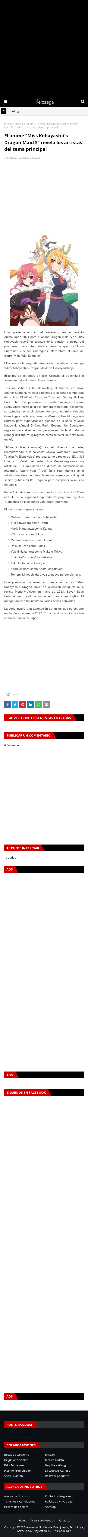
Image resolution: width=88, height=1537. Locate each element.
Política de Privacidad (59, 1501)
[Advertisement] (44, 48)
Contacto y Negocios (58, 1496)
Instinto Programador (18, 1470)
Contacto (64, 1520)
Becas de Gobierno (16, 1455)
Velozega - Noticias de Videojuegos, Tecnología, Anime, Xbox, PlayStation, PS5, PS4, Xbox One (50, 1529)
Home (22, 1520)
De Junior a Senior (16, 1460)
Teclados (10, 857)
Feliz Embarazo (14, 1465)
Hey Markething (55, 1465)
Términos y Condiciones (19, 1501)
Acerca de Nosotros (17, 1496)
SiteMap (50, 1507)
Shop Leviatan (13, 1476)
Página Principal (13, 124)
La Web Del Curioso (57, 1470)
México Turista (54, 1460)
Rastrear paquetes (57, 1476)
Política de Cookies (16, 1507)
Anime (29, 124)
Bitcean (50, 1455)
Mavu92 (12, 157)
